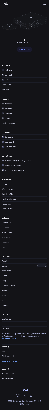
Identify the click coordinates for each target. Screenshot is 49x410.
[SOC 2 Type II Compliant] (17, 395)
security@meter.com (10, 361)
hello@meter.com (9, 339)
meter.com (26, 49)
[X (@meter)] (24, 395)
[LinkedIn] (31, 395)
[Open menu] (44, 3)
